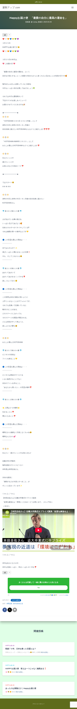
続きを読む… (45, 652)
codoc (66, 595)
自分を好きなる (18, 603)
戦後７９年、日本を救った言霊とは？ (20, 649)
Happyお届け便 (16, 600)
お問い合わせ (38, 2)
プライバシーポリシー (38, 704)
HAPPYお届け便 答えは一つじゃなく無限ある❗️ (25, 669)
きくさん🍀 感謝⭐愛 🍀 (51, 595)
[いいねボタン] (4, 34)
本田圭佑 (9, 603)
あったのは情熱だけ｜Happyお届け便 (20, 688)
